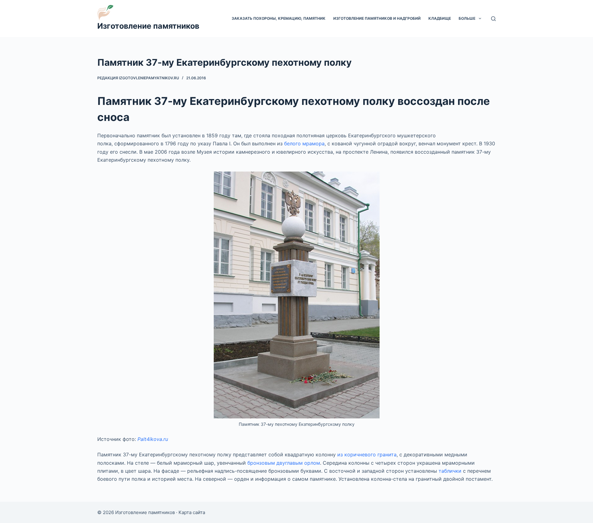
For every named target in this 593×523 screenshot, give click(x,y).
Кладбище (439, 18)
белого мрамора (304, 143)
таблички (450, 471)
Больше (467, 18)
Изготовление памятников (148, 26)
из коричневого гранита (367, 454)
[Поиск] (493, 18)
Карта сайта (192, 512)
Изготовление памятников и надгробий (377, 18)
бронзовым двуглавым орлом (283, 463)
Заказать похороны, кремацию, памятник (279, 18)
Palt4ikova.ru (152, 439)
